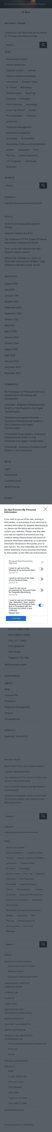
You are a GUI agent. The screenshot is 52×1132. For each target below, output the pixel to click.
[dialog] (26, 566)
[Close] (46, 510)
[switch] (41, 569)
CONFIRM (16, 618)
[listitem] (26, 562)
